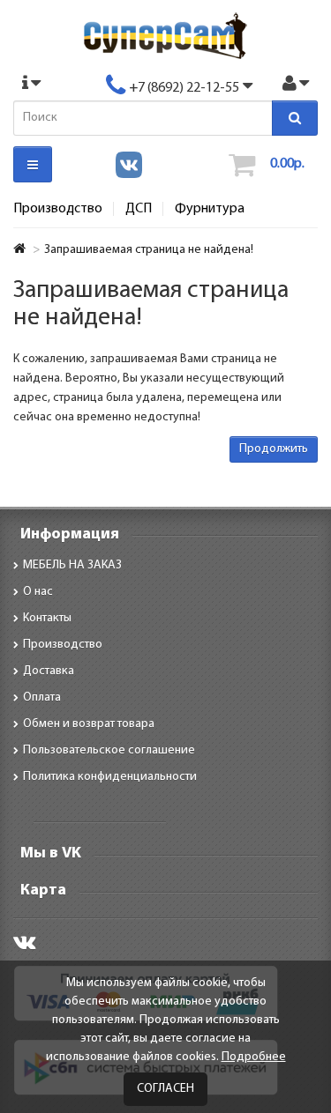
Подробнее (254, 1057)
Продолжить (273, 449)
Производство (57, 209)
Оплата (42, 697)
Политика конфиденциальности (110, 776)
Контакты (47, 618)
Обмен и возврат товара (88, 724)
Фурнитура (209, 209)
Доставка (48, 671)
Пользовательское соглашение (109, 750)
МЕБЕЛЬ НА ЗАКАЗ (72, 565)
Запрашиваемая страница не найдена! (148, 249)
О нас (38, 591)
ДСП (138, 209)
